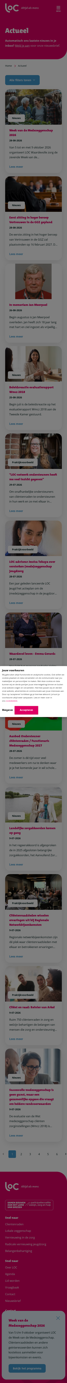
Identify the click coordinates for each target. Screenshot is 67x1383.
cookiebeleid (11, 701)
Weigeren (7, 710)
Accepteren (26, 710)
